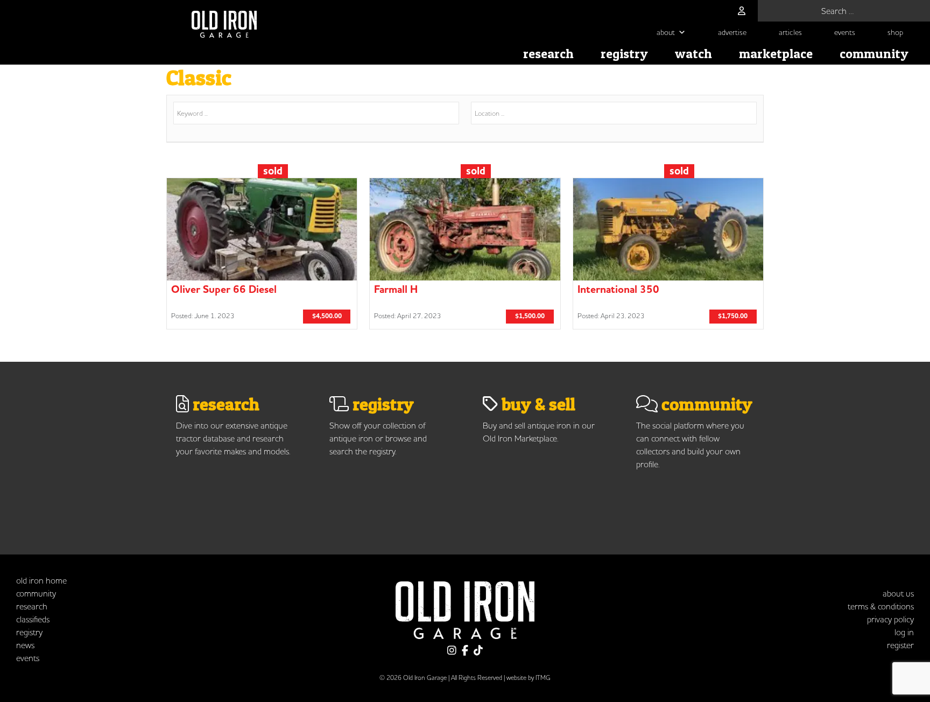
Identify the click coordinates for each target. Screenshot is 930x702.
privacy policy (890, 619)
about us (898, 593)
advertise (732, 32)
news (25, 645)
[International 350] (668, 253)
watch (693, 53)
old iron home (41, 580)
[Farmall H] (465, 253)
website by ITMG (528, 677)
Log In (904, 632)
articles (790, 32)
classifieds (33, 619)
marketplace (776, 53)
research (548, 53)
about (666, 32)
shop (895, 32)
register (900, 645)
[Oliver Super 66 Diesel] (262, 253)
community (874, 53)
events (844, 32)
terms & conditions (881, 606)
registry (624, 53)
